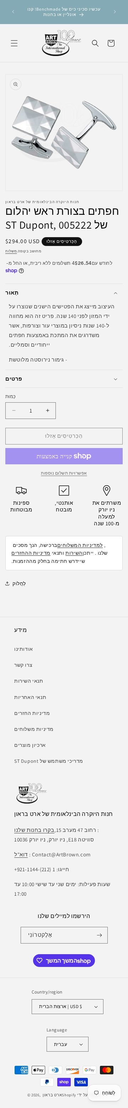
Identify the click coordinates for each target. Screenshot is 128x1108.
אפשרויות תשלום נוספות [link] (64, 473)
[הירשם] (99, 935)
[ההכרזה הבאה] (115, 11)
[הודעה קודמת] (13, 11)
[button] (14, 43)
